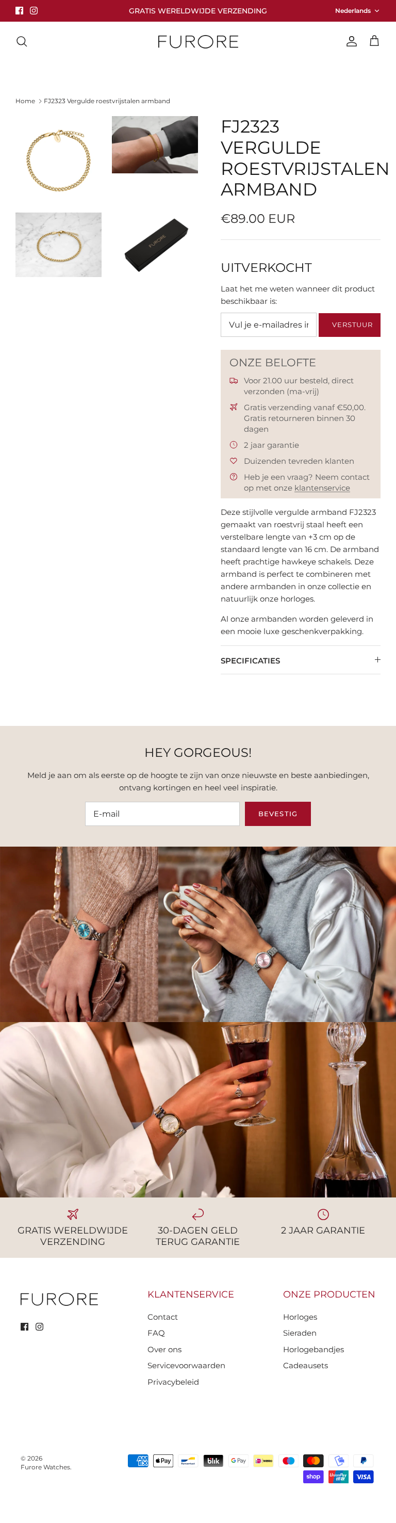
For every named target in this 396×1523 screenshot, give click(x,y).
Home (25, 101)
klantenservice (322, 488)
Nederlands (353, 10)
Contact (243, 77)
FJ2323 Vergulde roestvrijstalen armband (107, 101)
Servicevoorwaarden (186, 1365)
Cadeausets (305, 1365)
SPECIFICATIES (250, 661)
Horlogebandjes (179, 77)
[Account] (349, 41)
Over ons (294, 77)
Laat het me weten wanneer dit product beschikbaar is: (298, 295)
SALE (341, 77)
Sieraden (115, 77)
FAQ (156, 1333)
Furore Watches (45, 1467)
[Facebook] (19, 10)
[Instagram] (34, 10)
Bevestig (277, 813)
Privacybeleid (173, 1382)
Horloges (62, 77)
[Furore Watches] (198, 41)
